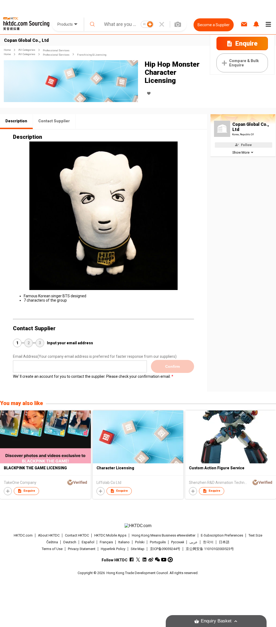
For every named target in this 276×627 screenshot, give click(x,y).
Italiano (124, 542)
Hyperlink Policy (113, 549)
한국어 (208, 542)
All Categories (26, 49)
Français (106, 542)
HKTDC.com (23, 535)
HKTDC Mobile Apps (110, 535)
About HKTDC (49, 535)
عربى (193, 542)
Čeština (52, 542)
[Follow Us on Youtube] (163, 559)
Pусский (177, 542)
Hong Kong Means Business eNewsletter (163, 535)
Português (158, 542)
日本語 (224, 542)
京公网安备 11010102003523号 (210, 549)
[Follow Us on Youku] (170, 559)
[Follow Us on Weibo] (150, 559)
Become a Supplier (214, 25)
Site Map (137, 549)
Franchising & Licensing (91, 54)
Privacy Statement (81, 549)
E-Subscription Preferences (222, 535)
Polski (139, 542)
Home (7, 49)
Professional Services (56, 50)
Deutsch (69, 542)
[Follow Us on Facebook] (131, 559)
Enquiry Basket (216, 620)
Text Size (255, 535)
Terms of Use (52, 549)
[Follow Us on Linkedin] (144, 559)
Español (88, 542)
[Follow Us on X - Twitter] (137, 559)
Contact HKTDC (77, 535)
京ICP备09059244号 (165, 549)
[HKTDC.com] (138, 525)
